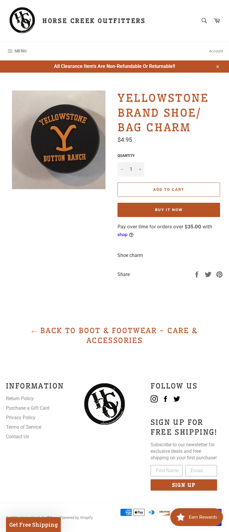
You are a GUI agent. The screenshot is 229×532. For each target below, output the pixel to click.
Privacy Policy (20, 417)
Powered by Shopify (76, 517)
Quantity (125, 156)
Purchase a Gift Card (27, 408)
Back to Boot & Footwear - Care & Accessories (117, 335)
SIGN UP (184, 485)
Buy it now (168, 210)
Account (216, 51)
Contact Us (17, 436)
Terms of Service (23, 427)
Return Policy (20, 398)
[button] (33, 524)
